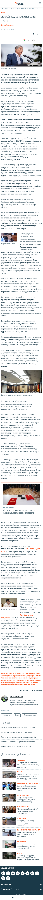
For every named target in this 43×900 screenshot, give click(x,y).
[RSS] (3, 878)
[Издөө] (30, 897)
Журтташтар (21, 818)
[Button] (37, 34)
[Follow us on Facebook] (3, 873)
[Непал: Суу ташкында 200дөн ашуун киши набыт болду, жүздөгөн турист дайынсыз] (9, 774)
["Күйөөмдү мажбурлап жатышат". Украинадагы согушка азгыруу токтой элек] (9, 855)
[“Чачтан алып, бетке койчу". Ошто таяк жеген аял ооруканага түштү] (9, 809)
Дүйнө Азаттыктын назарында (28, 783)
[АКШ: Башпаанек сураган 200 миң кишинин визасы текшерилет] (9, 832)
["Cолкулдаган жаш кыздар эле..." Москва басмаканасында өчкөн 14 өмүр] (9, 763)
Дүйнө (19, 772)
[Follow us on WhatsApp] (37, 873)
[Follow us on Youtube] (13, 873)
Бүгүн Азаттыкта (23, 795)
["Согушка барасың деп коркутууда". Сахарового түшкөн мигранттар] (9, 798)
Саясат (4, 13)
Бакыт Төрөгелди (7, 25)
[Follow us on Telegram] (18, 873)
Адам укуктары (22, 807)
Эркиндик (21, 760)
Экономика (21, 841)
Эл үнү (19, 853)
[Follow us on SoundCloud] (27, 873)
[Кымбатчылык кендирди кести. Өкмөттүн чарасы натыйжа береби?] (9, 844)
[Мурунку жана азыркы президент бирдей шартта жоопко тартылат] (21, 494)
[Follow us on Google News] (23, 873)
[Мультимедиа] (13, 897)
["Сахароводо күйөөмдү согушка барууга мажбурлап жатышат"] (9, 821)
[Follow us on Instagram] (32, 873)
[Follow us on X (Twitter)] (8, 873)
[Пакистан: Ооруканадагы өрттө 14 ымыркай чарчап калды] (9, 786)
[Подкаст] (8, 878)
